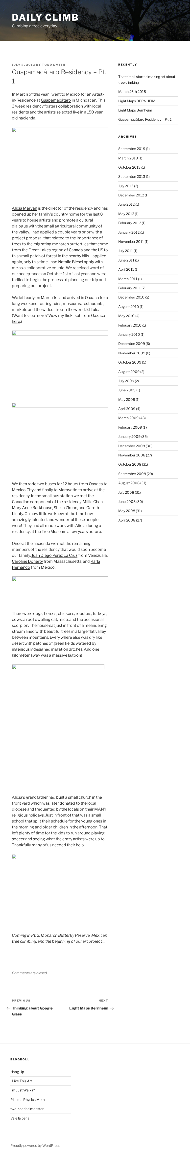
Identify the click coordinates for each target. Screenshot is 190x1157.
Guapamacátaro (56, 100)
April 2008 (126, 520)
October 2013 (129, 167)
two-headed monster (27, 1109)
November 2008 (131, 455)
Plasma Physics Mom (27, 1099)
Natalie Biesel (70, 262)
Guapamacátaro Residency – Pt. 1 (145, 119)
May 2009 (126, 399)
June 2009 (127, 390)
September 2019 (131, 149)
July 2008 (126, 492)
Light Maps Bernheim (135, 110)
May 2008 (126, 511)
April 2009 (126, 409)
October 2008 (129, 464)
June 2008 (127, 501)
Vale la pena (19, 1118)
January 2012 (129, 232)
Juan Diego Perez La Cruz (54, 555)
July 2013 (125, 186)
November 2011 (131, 241)
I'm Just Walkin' (22, 1090)
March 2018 (128, 158)
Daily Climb (45, 17)
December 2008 (131, 446)
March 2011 (127, 279)
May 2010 (126, 316)
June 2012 (126, 204)
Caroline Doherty (27, 561)
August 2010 (128, 306)
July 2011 (125, 251)
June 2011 (126, 260)
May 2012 (126, 214)
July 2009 (126, 381)
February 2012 (129, 223)
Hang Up (17, 1072)
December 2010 (131, 297)
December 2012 (131, 195)
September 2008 (132, 474)
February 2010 (130, 325)
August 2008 (129, 483)
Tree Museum (54, 531)
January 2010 (129, 334)
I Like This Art (21, 1081)
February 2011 (129, 288)
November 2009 (131, 353)
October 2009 (129, 362)
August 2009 (129, 372)
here (16, 321)
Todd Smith (53, 65)
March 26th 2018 (132, 91)
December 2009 (131, 343)
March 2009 (128, 418)
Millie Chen (93, 501)
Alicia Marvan (24, 208)
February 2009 (130, 427)
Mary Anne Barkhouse (32, 507)
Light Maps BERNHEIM (136, 101)
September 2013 (131, 176)
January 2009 (129, 436)
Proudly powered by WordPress (35, 1145)
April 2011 (126, 269)
